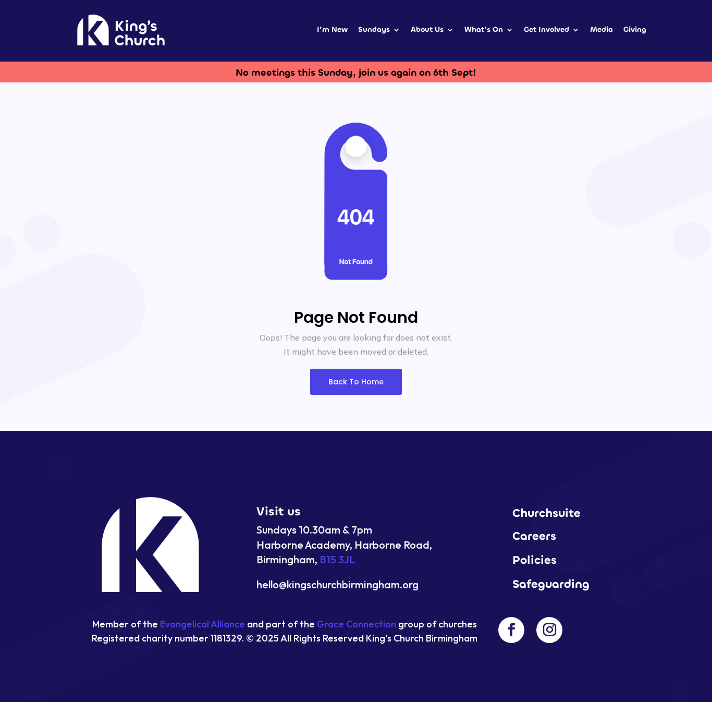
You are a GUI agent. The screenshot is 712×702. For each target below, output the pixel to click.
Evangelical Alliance (202, 624)
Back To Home (356, 382)
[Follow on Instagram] (549, 630)
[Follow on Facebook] (511, 630)
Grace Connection (356, 624)
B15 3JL (337, 559)
